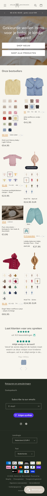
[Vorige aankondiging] (4, 13)
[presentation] (22, 135)
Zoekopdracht (11, 390)
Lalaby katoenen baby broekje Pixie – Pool (32, 242)
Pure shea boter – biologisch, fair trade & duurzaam (10, 229)
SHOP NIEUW (23, 45)
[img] (23, 331)
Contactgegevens (15, 487)
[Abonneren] (38, 406)
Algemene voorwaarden (18, 483)
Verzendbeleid (34, 483)
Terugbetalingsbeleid (33, 479)
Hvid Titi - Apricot (30, 199)
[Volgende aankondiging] (42, 13)
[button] (5, 5)
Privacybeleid (18, 479)
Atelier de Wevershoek (22, 476)
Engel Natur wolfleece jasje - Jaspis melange (12, 310)
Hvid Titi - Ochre (30, 300)
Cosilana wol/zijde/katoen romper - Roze (11, 191)
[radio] (4, 101)
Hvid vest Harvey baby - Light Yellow (11, 141)
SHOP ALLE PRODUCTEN (23, 53)
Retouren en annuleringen (18, 383)
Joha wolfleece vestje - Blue (32, 118)
